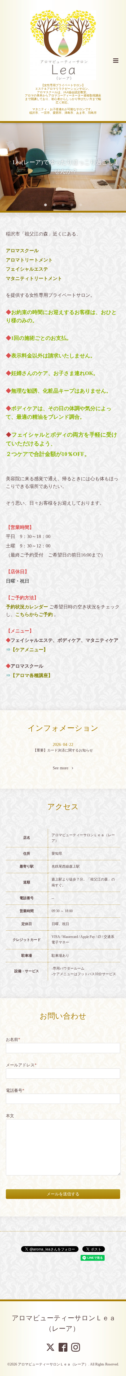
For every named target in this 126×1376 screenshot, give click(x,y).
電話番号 (15, 1090)
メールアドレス (21, 1065)
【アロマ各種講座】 (32, 675)
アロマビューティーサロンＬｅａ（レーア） (64, 1323)
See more (62, 768)
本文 (10, 1116)
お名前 (13, 1039)
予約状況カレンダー (27, 606)
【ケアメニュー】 (29, 649)
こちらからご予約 (34, 614)
